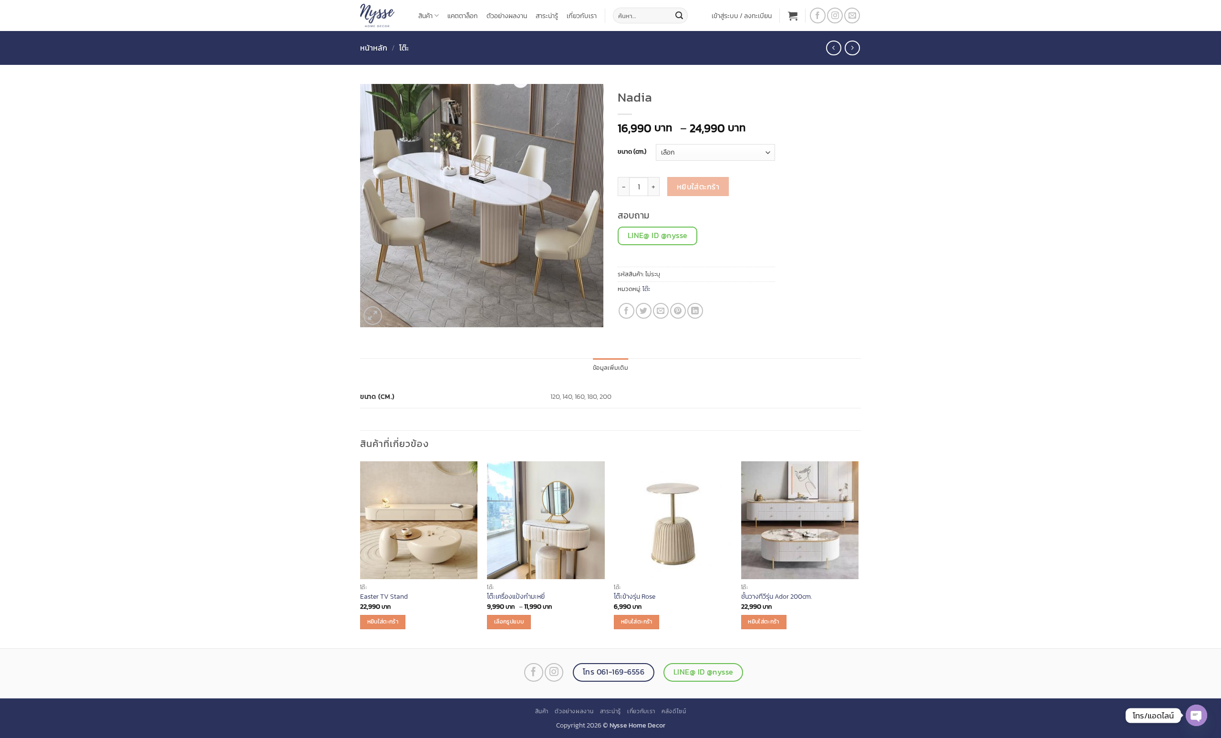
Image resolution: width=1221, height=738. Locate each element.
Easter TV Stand (384, 596)
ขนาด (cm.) (632, 151)
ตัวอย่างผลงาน (506, 15)
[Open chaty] (1196, 715)
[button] (742, 15)
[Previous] (360, 553)
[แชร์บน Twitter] (644, 311)
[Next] (858, 553)
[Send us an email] (852, 15)
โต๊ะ (404, 47)
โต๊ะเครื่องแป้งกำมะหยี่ (516, 596)
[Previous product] (852, 48)
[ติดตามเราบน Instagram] (835, 15)
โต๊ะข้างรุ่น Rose (634, 596)
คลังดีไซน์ (674, 711)
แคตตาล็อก (462, 15)
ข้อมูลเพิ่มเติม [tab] (610, 367)
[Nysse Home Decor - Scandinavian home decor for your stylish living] (382, 15)
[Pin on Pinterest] (678, 311)
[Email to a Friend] (661, 311)
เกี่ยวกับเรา (582, 15)
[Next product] (833, 48)
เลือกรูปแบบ (509, 621)
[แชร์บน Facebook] (626, 311)
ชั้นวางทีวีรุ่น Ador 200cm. (776, 596)
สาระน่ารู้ (547, 15)
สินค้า (425, 15)
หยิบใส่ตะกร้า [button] (382, 621)
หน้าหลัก (373, 47)
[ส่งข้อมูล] (679, 16)
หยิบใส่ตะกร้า (698, 186)
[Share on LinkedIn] (695, 311)
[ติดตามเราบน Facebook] (818, 15)
